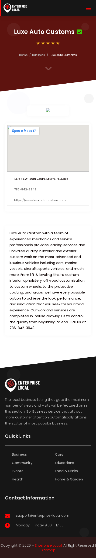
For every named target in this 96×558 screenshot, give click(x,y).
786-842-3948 (25, 189)
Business (38, 55)
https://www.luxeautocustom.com (40, 200)
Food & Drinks (66, 470)
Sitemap (48, 550)
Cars (59, 454)
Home (23, 55)
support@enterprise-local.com (42, 515)
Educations (64, 462)
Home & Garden (69, 479)
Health (17, 479)
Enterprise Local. (48, 545)
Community (22, 462)
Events (17, 470)
